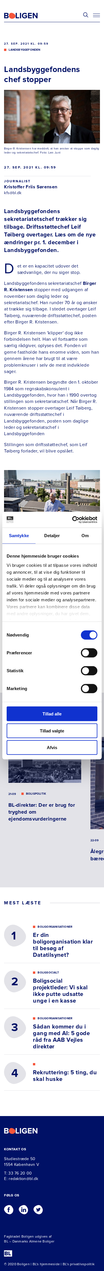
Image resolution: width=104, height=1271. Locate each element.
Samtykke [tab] (19, 535)
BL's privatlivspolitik (78, 1264)
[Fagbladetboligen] (28, 15)
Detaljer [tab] (52, 535)
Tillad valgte (52, 730)
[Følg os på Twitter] (38, 1208)
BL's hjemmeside (46, 1264)
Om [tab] (85, 535)
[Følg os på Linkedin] (23, 1208)
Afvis (52, 747)
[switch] (89, 653)
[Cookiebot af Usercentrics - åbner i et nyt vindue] (73, 519)
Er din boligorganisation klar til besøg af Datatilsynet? (63, 945)
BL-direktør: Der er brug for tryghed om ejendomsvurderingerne (41, 812)
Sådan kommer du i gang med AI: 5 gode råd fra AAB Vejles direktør (61, 1037)
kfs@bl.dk (12, 192)
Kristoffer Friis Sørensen (30, 187)
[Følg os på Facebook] (8, 1208)
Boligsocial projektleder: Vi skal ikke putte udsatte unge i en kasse (60, 991)
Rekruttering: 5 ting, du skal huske (65, 1076)
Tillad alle (52, 713)
